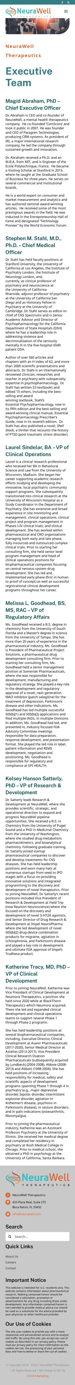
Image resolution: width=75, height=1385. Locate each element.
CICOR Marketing (37, 1376)
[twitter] (68, 2)
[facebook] (62, 2)
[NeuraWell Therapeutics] (37, 1172)
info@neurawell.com (26, 1214)
